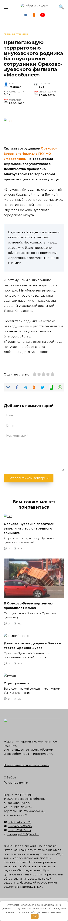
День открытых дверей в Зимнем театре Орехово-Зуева (32, 646)
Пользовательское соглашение (26, 765)
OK (35, 916)
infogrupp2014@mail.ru (23, 834)
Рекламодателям (16, 782)
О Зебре (10, 777)
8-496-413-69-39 (19, 822)
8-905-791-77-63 (19, 830)
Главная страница (16, 34)
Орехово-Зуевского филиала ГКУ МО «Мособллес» (30, 153)
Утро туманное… (18, 683)
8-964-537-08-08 (20, 826)
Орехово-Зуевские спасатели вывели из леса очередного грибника (29, 528)
